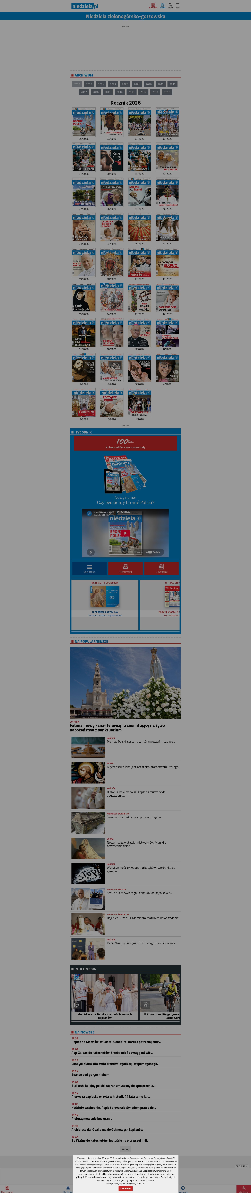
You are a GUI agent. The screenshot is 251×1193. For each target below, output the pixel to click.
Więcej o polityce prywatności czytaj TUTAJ (125, 1183)
